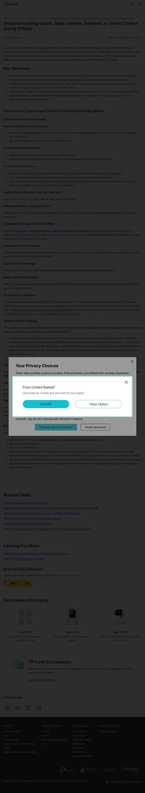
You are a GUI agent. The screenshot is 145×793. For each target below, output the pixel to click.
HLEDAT (46, 404)
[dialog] (72, 396)
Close (126, 382)
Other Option (98, 404)
